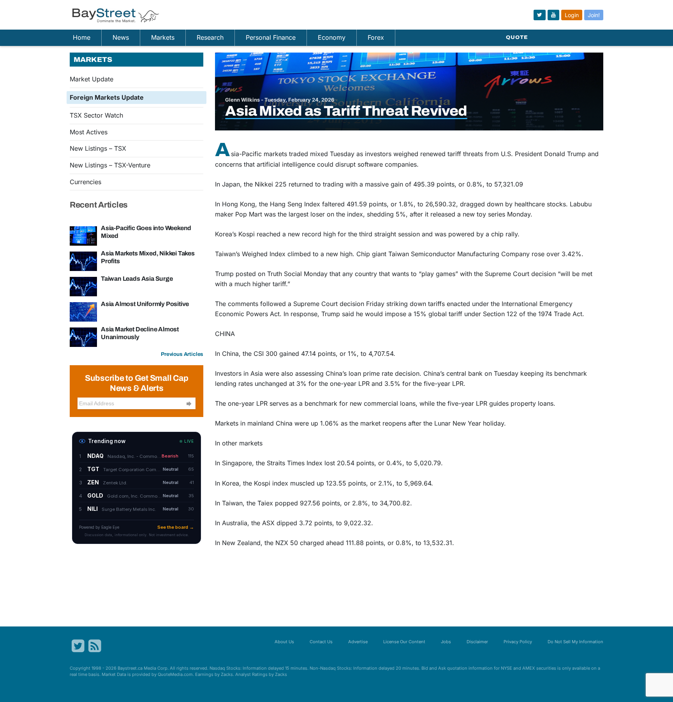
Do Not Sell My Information (575, 641)
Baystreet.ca (130, 668)
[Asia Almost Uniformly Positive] (83, 311)
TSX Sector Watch (96, 115)
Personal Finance (271, 37)
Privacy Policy (518, 641)
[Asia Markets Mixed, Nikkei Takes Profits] (83, 260)
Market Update (91, 79)
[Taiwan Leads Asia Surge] (83, 286)
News (121, 37)
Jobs (446, 641)
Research (210, 37)
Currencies (85, 182)
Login (572, 15)
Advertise (358, 641)
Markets (162, 37)
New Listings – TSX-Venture (110, 165)
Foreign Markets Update (107, 97)
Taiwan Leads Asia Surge (137, 278)
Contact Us (321, 641)
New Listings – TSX (98, 148)
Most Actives (88, 132)
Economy (331, 37)
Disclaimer (477, 641)
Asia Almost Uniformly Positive (145, 304)
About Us (284, 641)
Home (81, 37)
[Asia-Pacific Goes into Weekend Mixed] (83, 235)
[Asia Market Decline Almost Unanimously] (83, 336)
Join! (594, 15)
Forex (376, 37)
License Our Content (404, 641)
